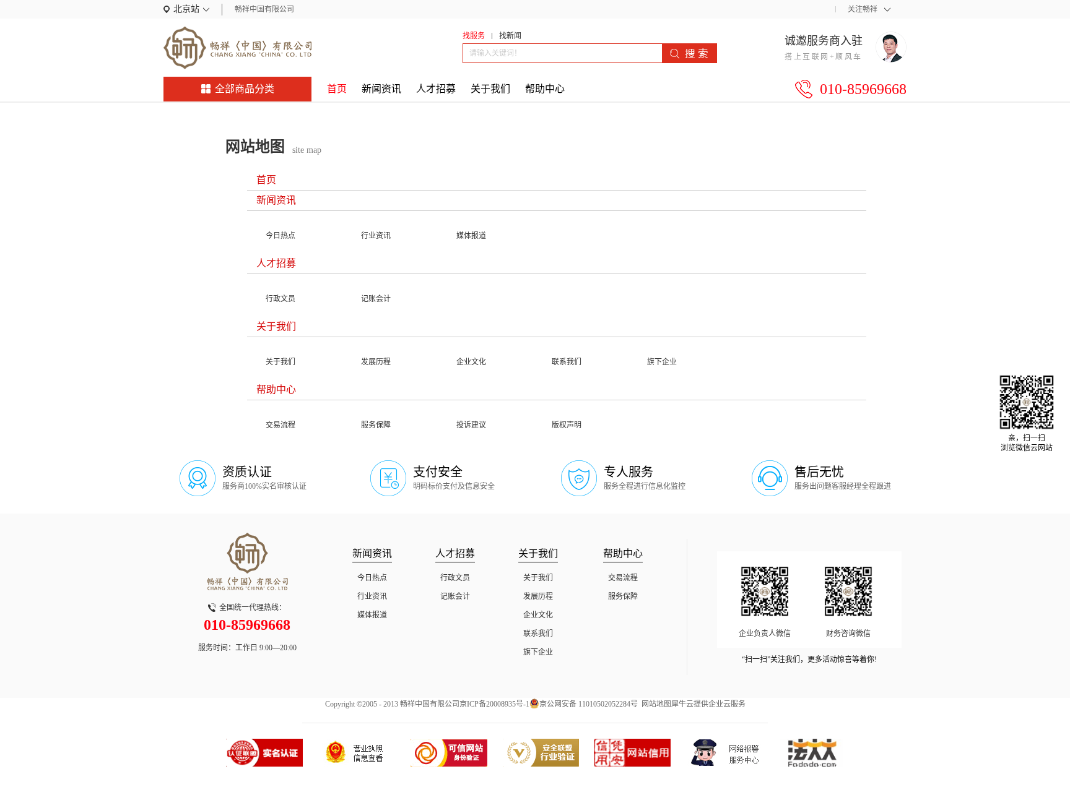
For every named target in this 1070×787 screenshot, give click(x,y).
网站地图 (654, 704)
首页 (337, 89)
